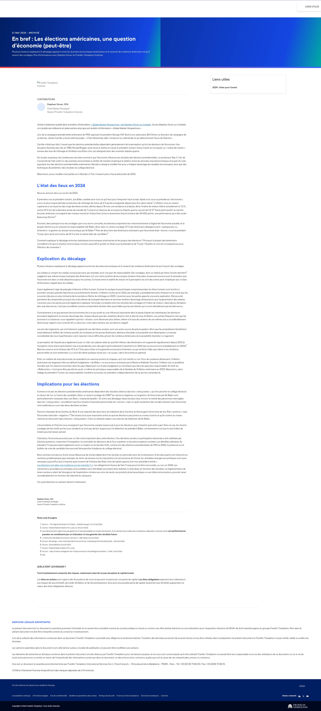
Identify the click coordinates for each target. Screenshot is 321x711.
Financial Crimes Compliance (128, 695)
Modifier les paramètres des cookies (83, 695)
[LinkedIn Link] (299, 695)
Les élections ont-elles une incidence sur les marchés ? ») (65, 465)
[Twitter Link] (303, 695)
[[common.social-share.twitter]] (47, 594)
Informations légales (40, 695)
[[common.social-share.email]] (51, 594)
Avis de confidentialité (58, 695)
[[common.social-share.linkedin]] (43, 594)
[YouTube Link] (307, 695)
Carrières (164, 695)
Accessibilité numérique (21, 695)
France (302, 686)
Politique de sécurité (107, 695)
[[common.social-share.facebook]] (39, 594)
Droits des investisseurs (150, 695)
